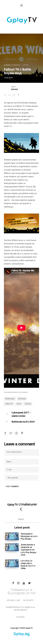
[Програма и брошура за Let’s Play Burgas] (12, 536)
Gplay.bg (20, 617)
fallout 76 (9, 403)
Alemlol (14, 89)
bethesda (21, 398)
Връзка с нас (13, 600)
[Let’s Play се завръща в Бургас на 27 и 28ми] (12, 563)
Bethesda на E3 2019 (23, 421)
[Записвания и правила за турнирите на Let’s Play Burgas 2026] (12, 547)
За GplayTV (28, 600)
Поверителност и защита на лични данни (20, 608)
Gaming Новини (12, 65)
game (19, 403)
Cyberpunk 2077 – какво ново (21, 414)
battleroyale (9, 398)
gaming (28, 403)
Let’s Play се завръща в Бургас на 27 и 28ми (28, 564)
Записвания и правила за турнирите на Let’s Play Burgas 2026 (28, 549)
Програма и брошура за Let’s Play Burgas (29, 536)
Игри (25, 65)
